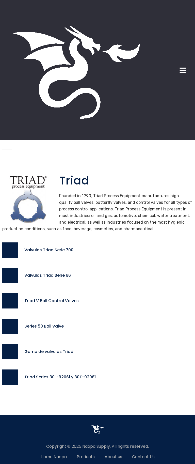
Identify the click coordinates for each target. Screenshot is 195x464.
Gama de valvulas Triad (48, 351)
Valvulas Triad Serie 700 (49, 250)
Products (86, 457)
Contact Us (143, 457)
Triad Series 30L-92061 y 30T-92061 (60, 377)
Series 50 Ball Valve (44, 326)
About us (113, 457)
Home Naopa (54, 457)
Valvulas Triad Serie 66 (47, 275)
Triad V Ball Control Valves (51, 301)
